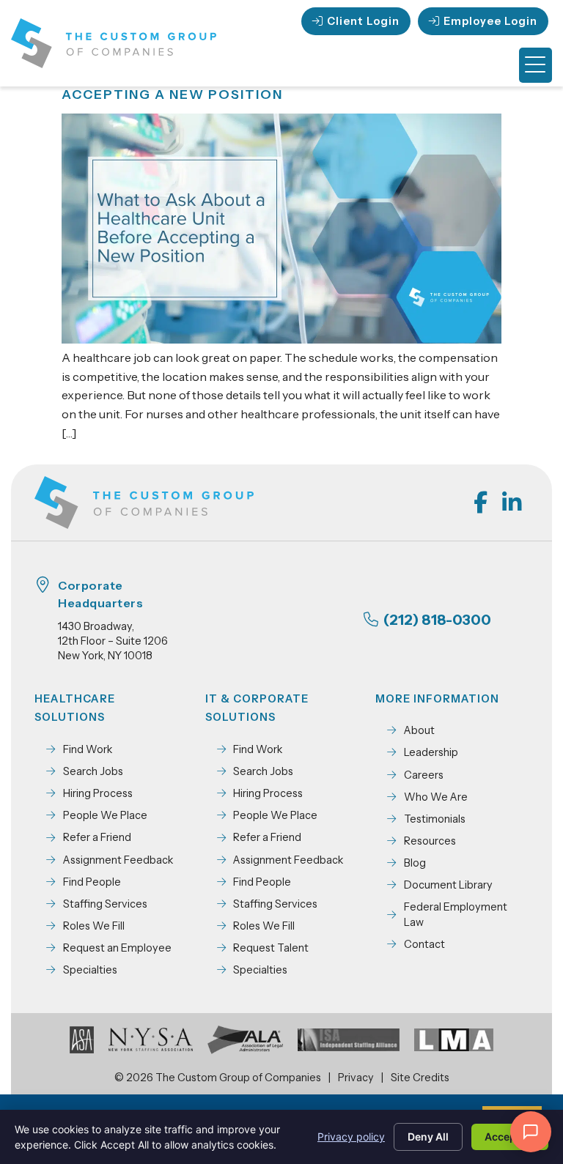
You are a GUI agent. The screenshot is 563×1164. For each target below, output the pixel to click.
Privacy (356, 1077)
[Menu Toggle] (535, 65)
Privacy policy (351, 1136)
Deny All (428, 1136)
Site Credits (420, 1077)
